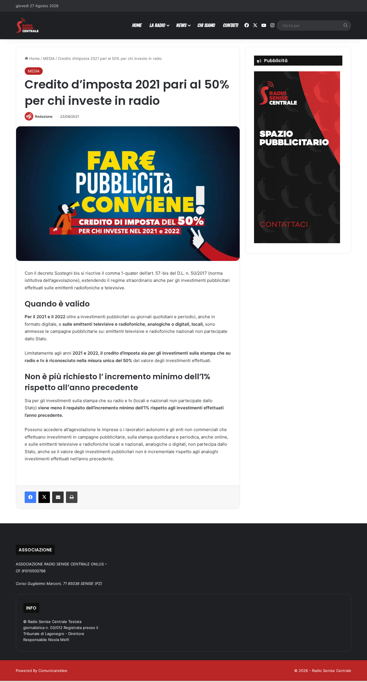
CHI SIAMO (206, 25)
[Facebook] (30, 497)
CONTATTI (230, 25)
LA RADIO (157, 25)
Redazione (43, 116)
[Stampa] (71, 497)
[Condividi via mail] (58, 497)
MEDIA (49, 58)
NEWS (181, 25)
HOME (137, 25)
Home (34, 58)
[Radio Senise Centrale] (27, 25)
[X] (44, 497)
